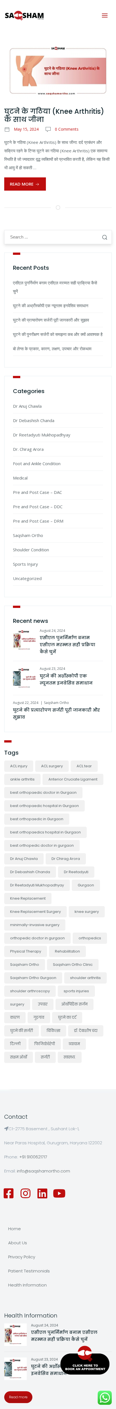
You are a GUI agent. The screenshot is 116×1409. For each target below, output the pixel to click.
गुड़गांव (39, 1017)
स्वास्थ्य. (70, 1057)
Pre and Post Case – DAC (37, 492)
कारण (15, 1017)
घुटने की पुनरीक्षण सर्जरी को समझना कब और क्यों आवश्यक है (57, 334)
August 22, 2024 (25, 702)
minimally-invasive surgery (34, 925)
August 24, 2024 (52, 630)
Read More (22, 184)
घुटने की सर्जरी (21, 1030)
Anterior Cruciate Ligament (72, 779)
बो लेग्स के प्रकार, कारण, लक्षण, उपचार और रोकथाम (52, 348)
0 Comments (67, 129)
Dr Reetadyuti (76, 872)
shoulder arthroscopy (30, 991)
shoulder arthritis (85, 977)
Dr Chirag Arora (66, 858)
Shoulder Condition (31, 549)
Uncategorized (27, 578)
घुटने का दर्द (67, 1017)
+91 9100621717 (33, 1157)
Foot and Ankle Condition (37, 463)
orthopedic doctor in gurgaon (37, 938)
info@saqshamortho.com (43, 1171)
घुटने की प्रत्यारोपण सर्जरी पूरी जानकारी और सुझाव (51, 320)
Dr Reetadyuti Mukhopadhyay (41, 435)
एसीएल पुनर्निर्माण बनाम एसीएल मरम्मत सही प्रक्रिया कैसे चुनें (67, 645)
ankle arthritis (22, 779)
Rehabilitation (67, 951)
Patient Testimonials (29, 1271)
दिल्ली (15, 1044)
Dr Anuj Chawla (27, 406)
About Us (17, 1243)
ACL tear (84, 766)
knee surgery (87, 911)
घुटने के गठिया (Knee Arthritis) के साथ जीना (54, 115)
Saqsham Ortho (28, 535)
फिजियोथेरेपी (44, 1044)
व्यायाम (74, 1044)
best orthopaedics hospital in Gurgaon (45, 832)
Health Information (27, 1285)
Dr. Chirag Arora (28, 449)
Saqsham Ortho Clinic (73, 964)
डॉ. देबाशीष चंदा (85, 1030)
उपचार (43, 1004)
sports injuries (76, 991)
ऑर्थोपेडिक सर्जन (74, 1004)
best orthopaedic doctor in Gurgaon (43, 792)
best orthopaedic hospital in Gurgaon (44, 805)
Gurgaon (86, 885)
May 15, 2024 (26, 129)
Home (14, 1229)
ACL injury (18, 766)
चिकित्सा (53, 1030)
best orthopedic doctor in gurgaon (42, 845)
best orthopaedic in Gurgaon (36, 819)
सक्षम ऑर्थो (18, 1057)
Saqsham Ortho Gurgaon (33, 977)
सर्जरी (45, 1057)
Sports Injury (25, 564)
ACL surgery (52, 766)
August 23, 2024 (52, 668)
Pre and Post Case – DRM (38, 521)
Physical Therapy (25, 951)
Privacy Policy (21, 1257)
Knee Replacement (28, 898)
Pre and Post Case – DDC (38, 506)
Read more (18, 1397)
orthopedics (90, 938)
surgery (17, 1004)
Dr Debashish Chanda (33, 420)
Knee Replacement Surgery (35, 911)
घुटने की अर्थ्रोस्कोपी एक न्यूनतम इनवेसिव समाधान (50, 305)
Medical (20, 478)
